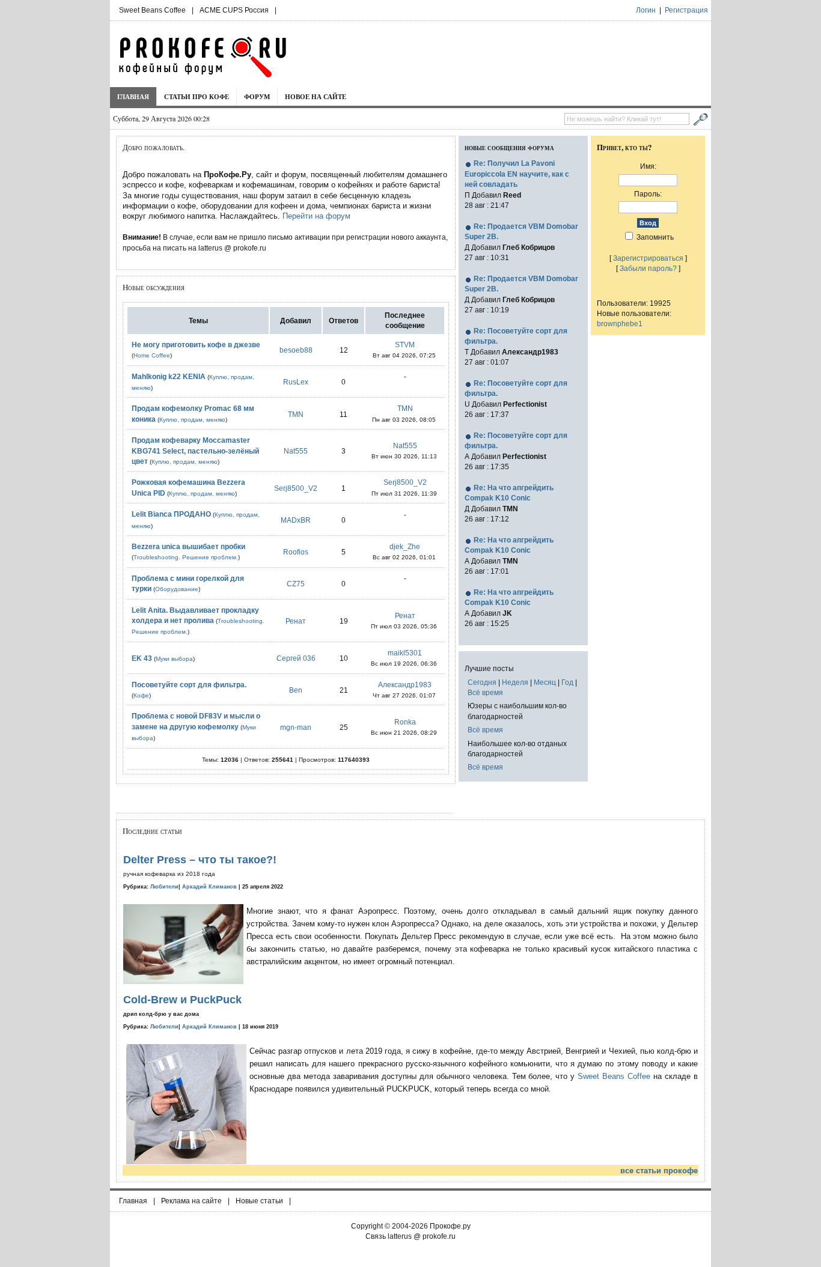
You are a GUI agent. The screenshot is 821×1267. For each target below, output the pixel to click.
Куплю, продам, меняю (192, 419)
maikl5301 (405, 653)
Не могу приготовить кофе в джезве (196, 344)
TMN (296, 414)
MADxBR (296, 520)
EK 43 (142, 658)
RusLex (295, 382)
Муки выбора (174, 658)
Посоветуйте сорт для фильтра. (189, 684)
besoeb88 (296, 350)
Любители (164, 887)
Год (567, 682)
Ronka (405, 722)
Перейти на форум (316, 215)
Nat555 (296, 451)
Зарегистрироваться (648, 258)
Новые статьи (259, 1201)
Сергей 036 (296, 658)
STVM (405, 344)
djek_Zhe (404, 546)
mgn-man (295, 727)
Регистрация (686, 10)
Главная (133, 96)
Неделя (515, 682)
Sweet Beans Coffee (152, 10)
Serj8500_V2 (295, 488)
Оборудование (176, 589)
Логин (646, 10)
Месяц (545, 682)
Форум (257, 96)
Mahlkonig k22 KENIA (169, 376)
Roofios (295, 552)
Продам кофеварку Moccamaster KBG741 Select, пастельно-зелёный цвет (195, 450)
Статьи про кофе (196, 96)
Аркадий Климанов (209, 887)
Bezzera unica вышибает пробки (188, 546)
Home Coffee (151, 355)
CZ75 (296, 584)
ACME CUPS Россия (234, 10)
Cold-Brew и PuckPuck (182, 1000)
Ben (295, 690)
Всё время (485, 692)
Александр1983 (405, 684)
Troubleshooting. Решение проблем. (185, 557)
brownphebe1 (619, 323)
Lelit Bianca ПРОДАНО (171, 514)
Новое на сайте (315, 96)
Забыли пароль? (648, 268)
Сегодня (482, 682)
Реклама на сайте (191, 1201)
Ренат (295, 621)
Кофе (141, 695)
